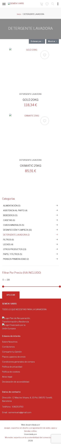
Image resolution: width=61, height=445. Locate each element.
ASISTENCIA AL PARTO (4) (15, 210)
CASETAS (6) (9, 220)
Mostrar (52, 41)
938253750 (17, 406)
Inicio (19, 14)
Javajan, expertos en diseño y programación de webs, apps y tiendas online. (30, 429)
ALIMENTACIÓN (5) (11, 205)
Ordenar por (36, 41)
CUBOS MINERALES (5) (13, 225)
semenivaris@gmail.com (19, 412)
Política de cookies (11, 372)
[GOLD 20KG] (30, 69)
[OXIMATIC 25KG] (30, 135)
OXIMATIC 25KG (30, 165)
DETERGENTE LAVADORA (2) (16, 234)
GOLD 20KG (30, 99)
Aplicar (11, 295)
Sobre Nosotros (9, 342)
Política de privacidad (12, 367)
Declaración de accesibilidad (15, 381)
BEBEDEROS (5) (10, 215)
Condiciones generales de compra (18, 362)
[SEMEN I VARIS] (16, 4)
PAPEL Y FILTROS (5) (12, 254)
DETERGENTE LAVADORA (30, 94)
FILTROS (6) (8, 239)
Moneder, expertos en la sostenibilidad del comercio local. (30, 437)
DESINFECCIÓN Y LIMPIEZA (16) (17, 230)
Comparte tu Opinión (12, 352)
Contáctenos (8, 347)
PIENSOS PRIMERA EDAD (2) (16, 259)
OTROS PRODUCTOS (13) (14, 249)
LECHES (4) (8, 244)
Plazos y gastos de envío (14, 357)
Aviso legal (7, 376)
